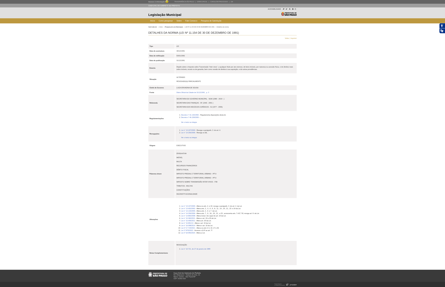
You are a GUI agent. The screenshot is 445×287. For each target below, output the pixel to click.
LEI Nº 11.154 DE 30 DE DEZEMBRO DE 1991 (200, 27)
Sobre (179, 21)
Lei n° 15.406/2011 (188, 221)
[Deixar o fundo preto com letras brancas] (293, 8)
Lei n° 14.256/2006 (188, 133)
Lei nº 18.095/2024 (188, 233)
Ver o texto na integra (189, 122)
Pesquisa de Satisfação (211, 21)
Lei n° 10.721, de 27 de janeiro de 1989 (195, 249)
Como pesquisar (166, 21)
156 (232, 2)
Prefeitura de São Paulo (289, 15)
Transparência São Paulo (184, 2)
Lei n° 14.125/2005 (188, 211)
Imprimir (294, 38)
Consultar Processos (219, 2)
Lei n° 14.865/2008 (188, 216)
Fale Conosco (191, 21)
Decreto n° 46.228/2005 (190, 117)
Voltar (287, 38)
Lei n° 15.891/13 (187, 223)
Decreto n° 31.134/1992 (190, 115)
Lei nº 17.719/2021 (188, 228)
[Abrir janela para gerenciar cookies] (295, 8)
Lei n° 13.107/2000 (188, 130)
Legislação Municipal (164, 15)
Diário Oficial (202, 2)
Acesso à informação (156, 2)
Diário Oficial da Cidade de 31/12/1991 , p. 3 (192, 92)
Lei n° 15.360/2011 (188, 218)
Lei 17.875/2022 (187, 230)
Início (152, 21)
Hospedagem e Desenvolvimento (286, 284)
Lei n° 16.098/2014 (188, 225)
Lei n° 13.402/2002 (188, 208)
